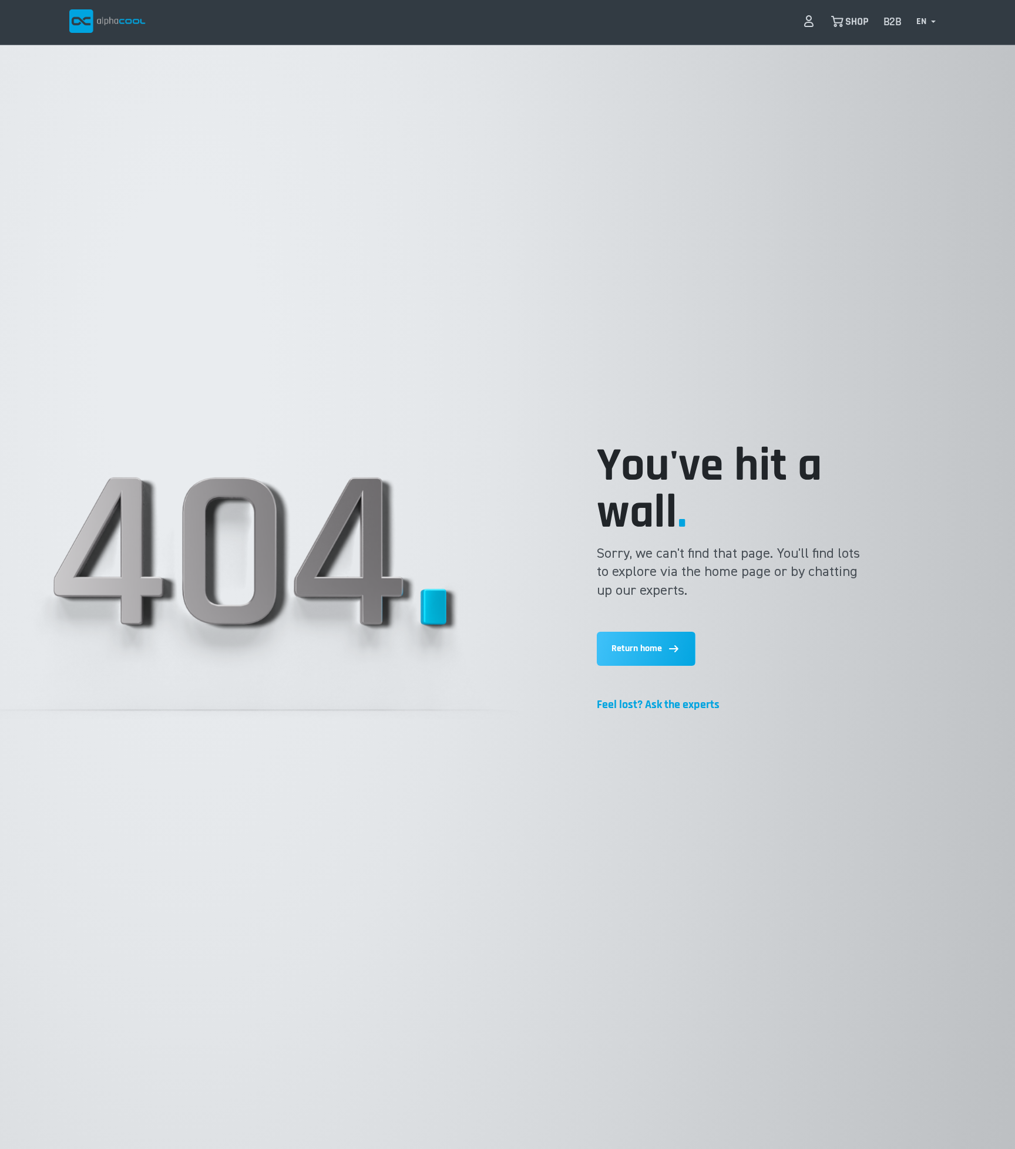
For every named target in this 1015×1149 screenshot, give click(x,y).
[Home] (107, 21)
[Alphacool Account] (809, 21)
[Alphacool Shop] (849, 21)
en (921, 21)
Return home (636, 648)
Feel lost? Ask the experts (658, 704)
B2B (892, 22)
